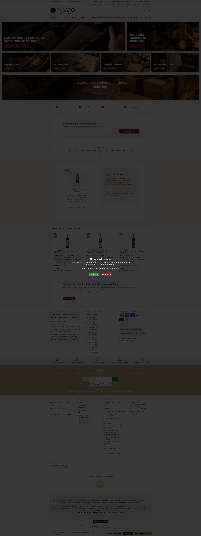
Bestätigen (93, 274)
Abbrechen (105, 274)
